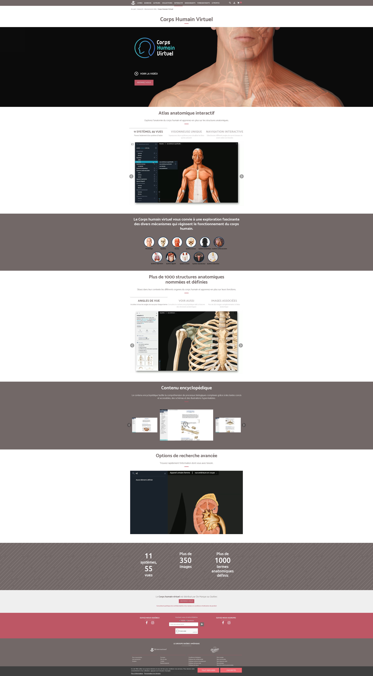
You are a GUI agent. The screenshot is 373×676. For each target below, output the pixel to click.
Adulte (182, 620)
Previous (129, 425)
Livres (139, 3)
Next (244, 425)
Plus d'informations (137, 673)
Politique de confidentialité (196, 659)
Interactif (178, 3)
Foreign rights (203, 3)
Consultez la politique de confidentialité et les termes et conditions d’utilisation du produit (186, 606)
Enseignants (190, 3)
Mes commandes (221, 659)
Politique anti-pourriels (195, 663)
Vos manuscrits (136, 659)
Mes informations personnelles (225, 665)
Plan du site (163, 659)
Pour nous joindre (137, 657)
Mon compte (220, 657)
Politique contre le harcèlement (197, 661)
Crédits (162, 661)
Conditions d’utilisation (195, 657)
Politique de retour (194, 665)
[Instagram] (153, 623)
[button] (242, 176)
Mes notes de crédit (222, 661)
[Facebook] (147, 623)
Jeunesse (147, 3)
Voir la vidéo (146, 73)
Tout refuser (208, 670)
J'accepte (231, 670)
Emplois (134, 661)
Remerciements (164, 663)
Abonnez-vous (144, 82)
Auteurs (156, 3)
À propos (216, 3)
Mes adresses (220, 663)
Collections (167, 3)
